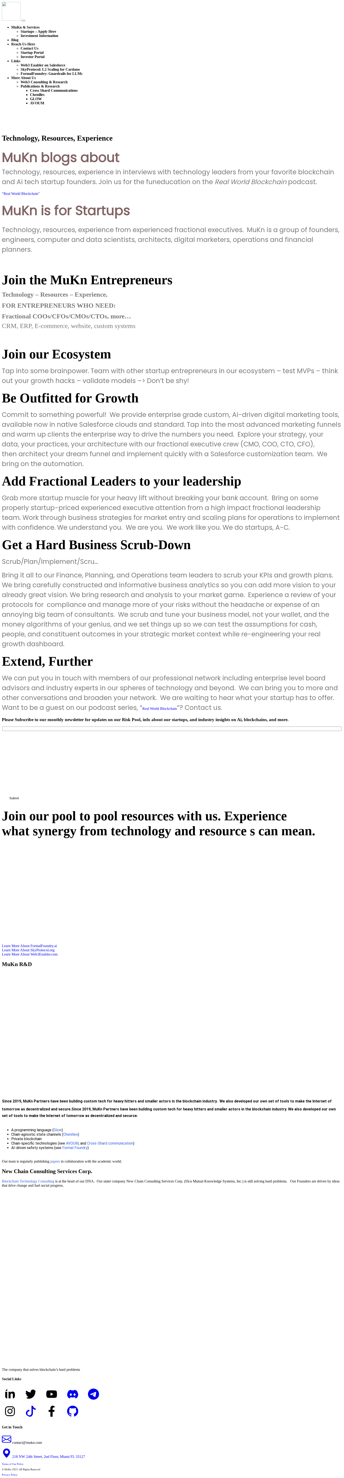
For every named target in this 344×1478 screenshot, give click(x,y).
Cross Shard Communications (54, 90)
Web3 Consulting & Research (44, 82)
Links (15, 61)
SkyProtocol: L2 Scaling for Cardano (50, 69)
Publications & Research (40, 86)
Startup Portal (32, 53)
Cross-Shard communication (110, 1143)
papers (55, 1161)
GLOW (36, 99)
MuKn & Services (25, 27)
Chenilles (37, 95)
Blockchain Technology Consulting (28, 1181)
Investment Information (39, 36)
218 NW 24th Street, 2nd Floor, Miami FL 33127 (48, 1457)
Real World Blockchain (159, 709)
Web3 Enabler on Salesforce (43, 65)
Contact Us (29, 48)
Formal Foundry (75, 1148)
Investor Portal (32, 57)
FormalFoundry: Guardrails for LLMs (51, 74)
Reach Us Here (23, 44)
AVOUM (37, 103)
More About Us (23, 78)
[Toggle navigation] (23, 20)
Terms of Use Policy (13, 1464)
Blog (14, 40)
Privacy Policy (10, 1474)
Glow (58, 1130)
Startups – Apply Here (38, 31)
